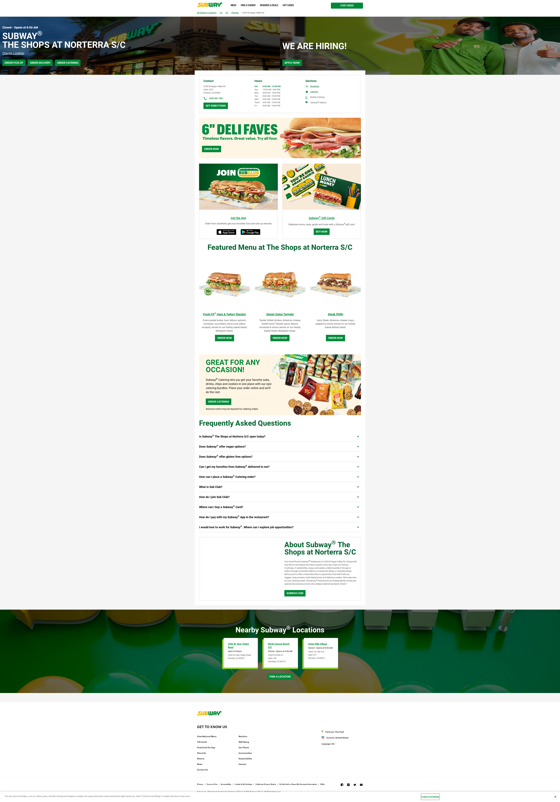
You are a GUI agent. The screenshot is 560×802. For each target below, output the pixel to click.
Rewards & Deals (269, 5)
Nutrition (243, 737)
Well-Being (244, 742)
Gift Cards (288, 5)
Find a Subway (248, 5)
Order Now (211, 148)
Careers (242, 764)
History (200, 759)
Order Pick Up (14, 62)
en (328, 744)
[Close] (555, 797)
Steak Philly (335, 314)
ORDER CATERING (218, 401)
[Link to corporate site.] (209, 723)
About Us (201, 753)
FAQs (322, 784)
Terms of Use (212, 784)
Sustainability (245, 759)
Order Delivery (40, 62)
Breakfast (314, 86)
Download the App (206, 748)
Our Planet (244, 748)
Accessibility (226, 784)
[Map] (238, 569)
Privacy (200, 784)
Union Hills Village (317, 644)
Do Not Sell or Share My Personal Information (298, 784)
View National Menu (206, 737)
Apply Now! (292, 62)
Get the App (238, 218)
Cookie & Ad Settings (243, 784)
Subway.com (295, 593)
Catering (314, 92)
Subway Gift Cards (322, 218)
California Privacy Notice (266, 784)
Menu (233, 5)
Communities (245, 753)
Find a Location (280, 676)
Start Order (347, 5)
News (199, 764)
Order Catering (67, 62)
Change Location (13, 53)
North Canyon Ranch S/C (278, 646)
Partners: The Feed (335, 732)
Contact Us (202, 770)
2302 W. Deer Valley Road (238, 646)
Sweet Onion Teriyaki (280, 314)
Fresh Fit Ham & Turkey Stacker (224, 314)
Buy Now (321, 231)
